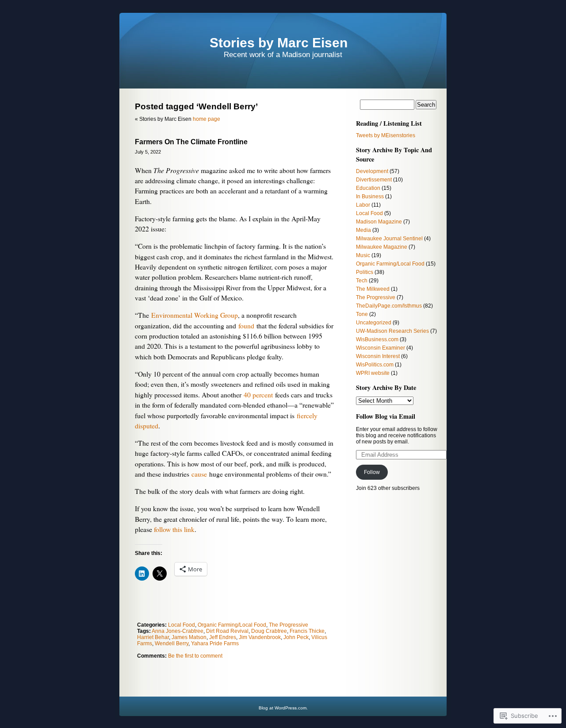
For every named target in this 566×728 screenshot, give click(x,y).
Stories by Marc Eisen (279, 42)
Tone (362, 314)
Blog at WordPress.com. (283, 707)
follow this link (174, 529)
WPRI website (373, 373)
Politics (364, 272)
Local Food (181, 625)
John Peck (296, 637)
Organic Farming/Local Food (232, 625)
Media (363, 230)
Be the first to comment (195, 656)
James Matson (189, 637)
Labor (363, 205)
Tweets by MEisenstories (385, 135)
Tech (361, 280)
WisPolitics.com (375, 365)
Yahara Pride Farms (215, 643)
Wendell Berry (171, 643)
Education (368, 188)
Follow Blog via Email (385, 416)
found (246, 325)
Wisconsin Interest (378, 356)
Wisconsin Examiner (380, 348)
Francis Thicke (307, 631)
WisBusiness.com (377, 339)
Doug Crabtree (269, 631)
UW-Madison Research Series (392, 331)
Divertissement (374, 180)
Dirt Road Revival (227, 631)
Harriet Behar (153, 637)
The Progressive (288, 625)
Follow (372, 472)
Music (363, 255)
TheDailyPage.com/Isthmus (389, 306)
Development (372, 171)
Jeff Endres (222, 637)
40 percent (258, 394)
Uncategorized (373, 323)
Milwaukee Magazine (381, 247)
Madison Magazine (379, 222)
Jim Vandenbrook (260, 637)
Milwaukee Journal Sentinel (389, 238)
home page (206, 119)
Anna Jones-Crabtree (177, 631)
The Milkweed (373, 289)
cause (199, 474)
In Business (370, 196)
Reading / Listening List (389, 123)
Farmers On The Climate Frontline (191, 142)
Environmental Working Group (194, 315)
